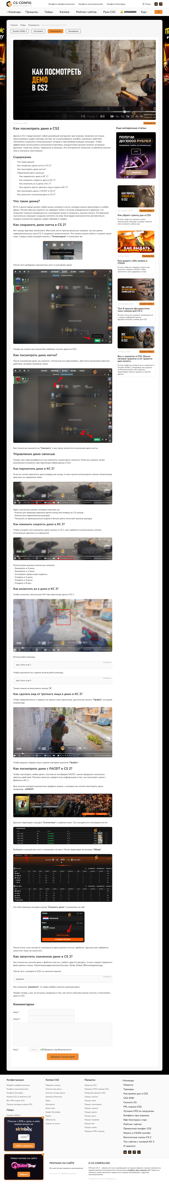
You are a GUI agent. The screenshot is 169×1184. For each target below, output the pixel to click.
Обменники (50, 1119)
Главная (14, 25)
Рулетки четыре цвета (55, 1093)
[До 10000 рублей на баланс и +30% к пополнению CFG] (136, 155)
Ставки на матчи (53, 1123)
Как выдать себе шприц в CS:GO (132, 262)
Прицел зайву (90, 1127)
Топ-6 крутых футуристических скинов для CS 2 (134, 309)
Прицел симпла (91, 1096)
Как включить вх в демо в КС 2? (35, 183)
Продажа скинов (53, 1085)
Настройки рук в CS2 (135, 1093)
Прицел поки (90, 1100)
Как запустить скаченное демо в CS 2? (36, 194)
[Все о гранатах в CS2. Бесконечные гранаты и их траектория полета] (136, 337)
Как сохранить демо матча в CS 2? (34, 165)
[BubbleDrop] (24, 1166)
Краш (48, 1100)
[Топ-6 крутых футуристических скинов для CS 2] (136, 289)
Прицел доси (90, 1116)
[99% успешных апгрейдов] (128, 11)
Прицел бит (89, 1123)
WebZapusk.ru (110, 1179)
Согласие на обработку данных (63, 1173)
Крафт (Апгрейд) (53, 1112)
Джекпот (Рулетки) (54, 1096)
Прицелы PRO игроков (94, 1131)
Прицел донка (90, 1112)
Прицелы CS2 (90, 1085)
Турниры (128, 1089)
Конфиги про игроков (136, 1115)
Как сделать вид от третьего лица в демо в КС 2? (43, 187)
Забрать (24, 1174)
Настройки (38, 31)
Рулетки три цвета (54, 1089)
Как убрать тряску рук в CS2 (134, 215)
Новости (128, 1084)
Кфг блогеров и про (135, 1119)
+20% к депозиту (24, 1145)
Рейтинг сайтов (132, 1124)
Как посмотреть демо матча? (31, 169)
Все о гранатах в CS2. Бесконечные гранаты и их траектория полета (135, 358)
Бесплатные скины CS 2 (137, 1137)
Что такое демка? (25, 162)
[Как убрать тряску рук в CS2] (136, 196)
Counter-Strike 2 (20, 31)
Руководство (33, 25)
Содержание (22, 157)
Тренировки (73, 31)
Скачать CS (130, 1102)
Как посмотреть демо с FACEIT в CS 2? (36, 191)
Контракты (50, 1104)
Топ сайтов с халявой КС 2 (138, 1141)
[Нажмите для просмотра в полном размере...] (62, 927)
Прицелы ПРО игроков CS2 (96, 1089)
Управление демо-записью (30, 172)
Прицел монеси (91, 1108)
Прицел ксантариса (93, 1104)
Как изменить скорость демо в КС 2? (37, 180)
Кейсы (48, 1116)
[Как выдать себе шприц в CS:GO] (136, 242)
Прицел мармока (91, 1119)
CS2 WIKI (128, 1098)
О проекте (129, 1146)
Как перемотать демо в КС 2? (33, 176)
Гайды (23, 25)
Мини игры (50, 1108)
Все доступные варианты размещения (66, 1168)
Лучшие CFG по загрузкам (138, 1111)
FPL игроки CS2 (132, 1106)
